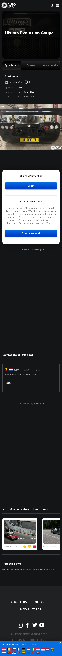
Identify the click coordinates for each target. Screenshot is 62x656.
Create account (31, 233)
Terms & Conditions (28, 640)
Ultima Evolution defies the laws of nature (30, 569)
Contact (39, 602)
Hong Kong (23, 92)
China (33, 92)
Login (31, 185)
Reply (8, 382)
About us (19, 602)
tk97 (16, 370)
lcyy (20, 87)
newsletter (31, 609)
